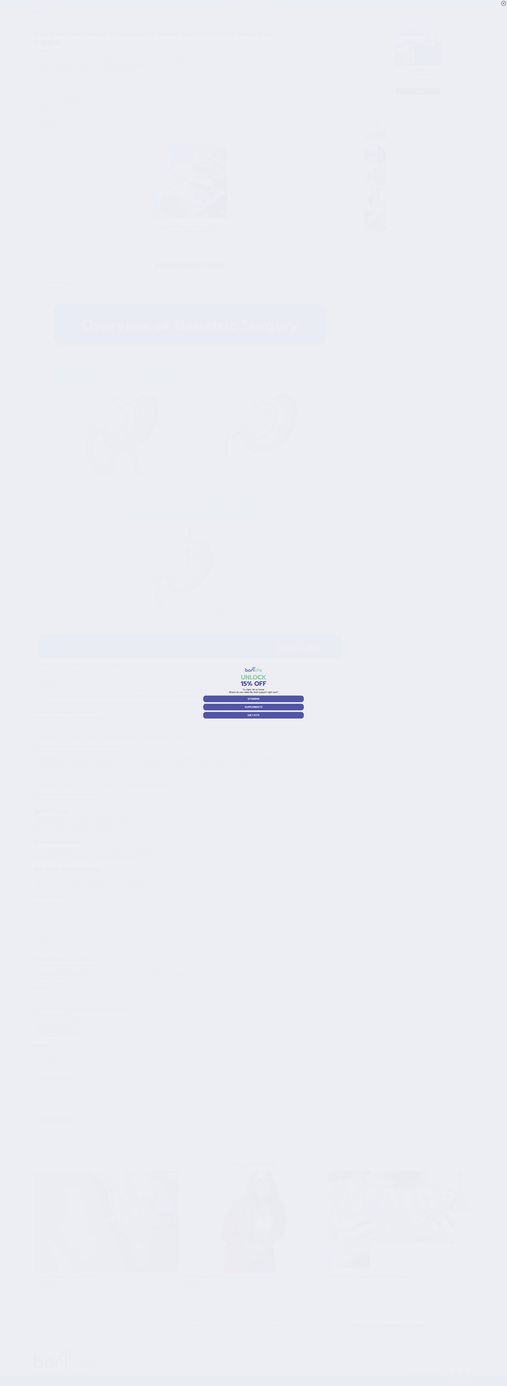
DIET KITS (253, 715)
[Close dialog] (503, 3)
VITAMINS (253, 698)
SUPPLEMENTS (253, 707)
